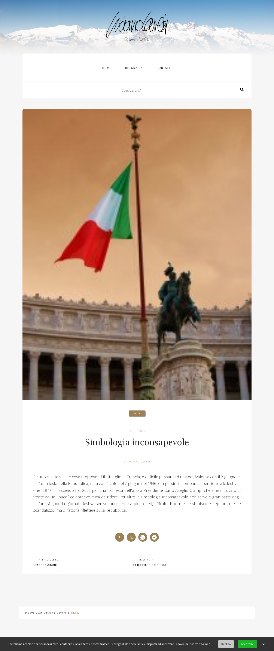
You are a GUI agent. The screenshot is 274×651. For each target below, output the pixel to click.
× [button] (263, 644)
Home (107, 68)
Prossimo (150, 562)
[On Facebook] (119, 537)
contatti (164, 68)
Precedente (45, 562)
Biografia (134, 68)
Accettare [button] (247, 644)
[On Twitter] (131, 537)
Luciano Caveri (138, 461)
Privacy (75, 612)
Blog (137, 413)
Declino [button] (226, 644)
